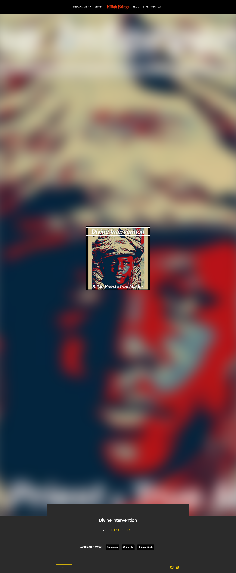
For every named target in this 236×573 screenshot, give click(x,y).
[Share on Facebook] (172, 567)
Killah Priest (121, 530)
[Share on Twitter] (177, 567)
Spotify (129, 547)
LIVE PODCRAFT (153, 7)
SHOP (98, 7)
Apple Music (146, 547)
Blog (135, 7)
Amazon (113, 547)
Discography (82, 7)
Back (64, 567)
